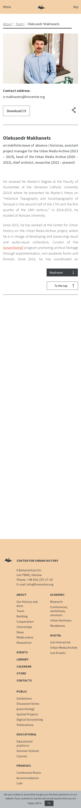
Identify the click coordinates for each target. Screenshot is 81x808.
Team (20, 611)
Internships (24, 627)
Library (22, 659)
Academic (57, 595)
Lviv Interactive (60, 642)
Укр (75, 7)
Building (22, 616)
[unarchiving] (13, 247)
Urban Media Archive (63, 647)
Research (56, 602)
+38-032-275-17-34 (39, 580)
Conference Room (29, 773)
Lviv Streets (58, 653)
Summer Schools (28, 751)
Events (22, 652)
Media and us (25, 637)
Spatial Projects (27, 714)
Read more (56, 272)
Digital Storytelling (30, 719)
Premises (24, 765)
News (20, 632)
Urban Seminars (61, 620)
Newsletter (24, 643)
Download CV (16, 111)
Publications (25, 725)
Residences (57, 626)
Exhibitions (24, 698)
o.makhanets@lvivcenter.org (24, 96)
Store (21, 673)
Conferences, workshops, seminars (59, 611)
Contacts (24, 680)
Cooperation (25, 621)
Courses (22, 756)
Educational (27, 734)
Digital (55, 635)
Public (22, 691)
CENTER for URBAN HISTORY (37, 560)
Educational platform (25, 743)
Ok (49, 803)
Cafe (20, 783)
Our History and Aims (27, 604)
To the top (60, 286)
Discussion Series (28, 703)
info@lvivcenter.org (40, 584)
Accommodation (28, 778)
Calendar (24, 666)
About (22, 595)
